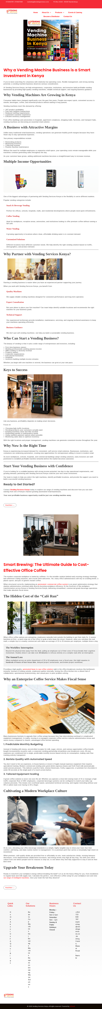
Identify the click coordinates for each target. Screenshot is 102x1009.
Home (35, 12)
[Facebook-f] (76, 998)
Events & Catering (75, 12)
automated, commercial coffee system (53, 584)
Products (58, 12)
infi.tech (72, 1006)
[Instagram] (83, 998)
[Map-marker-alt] (90, 998)
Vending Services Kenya (20, 490)
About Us (45, 12)
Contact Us (68, 16)
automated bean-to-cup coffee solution (38, 669)
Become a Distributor (52, 16)
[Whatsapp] (69, 998)
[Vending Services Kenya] (12, 11)
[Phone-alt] (97, 998)
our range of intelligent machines (16, 878)
